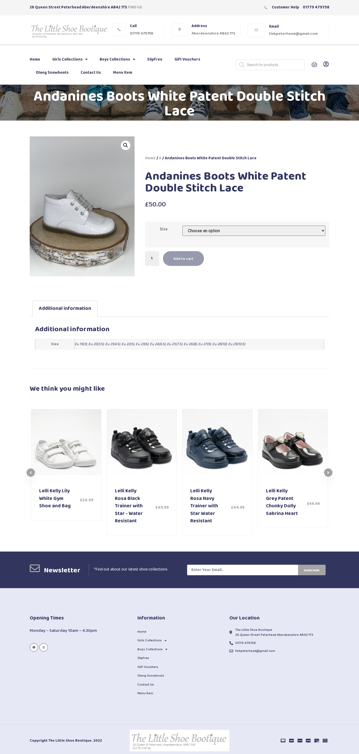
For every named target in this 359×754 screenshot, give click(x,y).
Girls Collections (67, 59)
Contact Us (91, 73)
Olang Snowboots (52, 73)
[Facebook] (34, 647)
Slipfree (154, 59)
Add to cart (183, 259)
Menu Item (122, 73)
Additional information (65, 308)
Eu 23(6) (142, 344)
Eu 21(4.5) (112, 344)
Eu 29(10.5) (236, 344)
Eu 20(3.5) (96, 344)
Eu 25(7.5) (174, 344)
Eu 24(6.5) (158, 344)
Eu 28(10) (219, 344)
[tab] (65, 309)
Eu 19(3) (81, 344)
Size (164, 229)
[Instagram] (43, 647)
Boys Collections (115, 59)
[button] (328, 472)
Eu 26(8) (190, 344)
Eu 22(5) (127, 344)
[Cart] (314, 64)
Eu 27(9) (204, 344)
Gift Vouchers (187, 59)
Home (35, 59)
